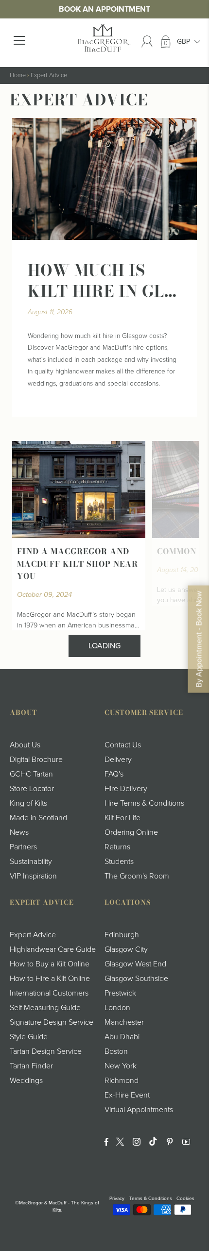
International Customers (49, 993)
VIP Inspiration (33, 876)
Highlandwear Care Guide (53, 949)
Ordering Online (131, 832)
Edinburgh (121, 935)
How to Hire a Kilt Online (50, 978)
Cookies (185, 1198)
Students (119, 861)
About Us (25, 745)
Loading (104, 646)
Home (18, 75)
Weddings (26, 1080)
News (19, 832)
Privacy (116, 1198)
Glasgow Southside (136, 978)
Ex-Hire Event (127, 1095)
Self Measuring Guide (45, 1008)
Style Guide (29, 1037)
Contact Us (122, 745)
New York (120, 1066)
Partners (23, 847)
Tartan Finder (31, 1066)
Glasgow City (126, 949)
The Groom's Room (136, 876)
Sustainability (31, 861)
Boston (116, 1051)
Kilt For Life (122, 818)
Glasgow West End (135, 964)
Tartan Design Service (46, 1051)
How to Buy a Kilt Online (49, 964)
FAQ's (113, 774)
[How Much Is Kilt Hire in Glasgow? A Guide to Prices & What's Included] (104, 179)
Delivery (118, 759)
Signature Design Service (51, 1022)
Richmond (121, 1080)
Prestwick (120, 993)
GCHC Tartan (31, 774)
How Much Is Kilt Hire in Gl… (102, 280)
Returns (117, 847)
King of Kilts (28, 803)
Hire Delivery (125, 789)
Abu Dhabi (121, 1037)
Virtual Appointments (138, 1110)
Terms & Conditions (150, 1198)
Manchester (124, 1022)
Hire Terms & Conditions (144, 803)
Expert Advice (49, 75)
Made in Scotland (38, 818)
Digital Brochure (36, 759)
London (117, 1008)
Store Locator (32, 789)
